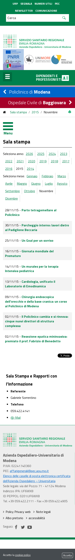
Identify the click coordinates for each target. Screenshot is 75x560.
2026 (29, 153)
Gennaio (32, 176)
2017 (65, 161)
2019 (43, 161)
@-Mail (16, 417)
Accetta (67, 555)
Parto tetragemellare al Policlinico (30, 212)
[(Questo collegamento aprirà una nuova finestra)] (37, 59)
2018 (54, 161)
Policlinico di (29, 91)
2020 (31, 161)
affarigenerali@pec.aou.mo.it (29, 470)
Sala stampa (18, 112)
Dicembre (11, 198)
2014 (30, 168)
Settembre (12, 191)
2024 (52, 153)
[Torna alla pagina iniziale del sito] (4, 112)
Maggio (22, 183)
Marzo (61, 176)
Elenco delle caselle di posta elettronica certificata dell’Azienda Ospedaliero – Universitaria (36, 478)
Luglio (49, 183)
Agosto (62, 183)
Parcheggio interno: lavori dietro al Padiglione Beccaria (37, 227)
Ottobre (29, 191)
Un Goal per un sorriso (37, 240)
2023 (63, 153)
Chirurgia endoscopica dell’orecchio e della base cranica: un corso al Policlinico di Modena (36, 301)
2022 (8, 161)
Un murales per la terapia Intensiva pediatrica (31, 268)
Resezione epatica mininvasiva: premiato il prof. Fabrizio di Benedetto (36, 338)
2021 (20, 161)
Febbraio (47, 176)
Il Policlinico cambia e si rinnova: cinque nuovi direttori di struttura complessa (36, 321)
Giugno (36, 183)
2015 (35, 112)
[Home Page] (37, 37)
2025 (40, 153)
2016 (8, 168)
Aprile (9, 183)
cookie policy (23, 555)
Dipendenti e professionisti (49, 77)
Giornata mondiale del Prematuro (29, 253)
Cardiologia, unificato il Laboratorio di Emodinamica (30, 284)
